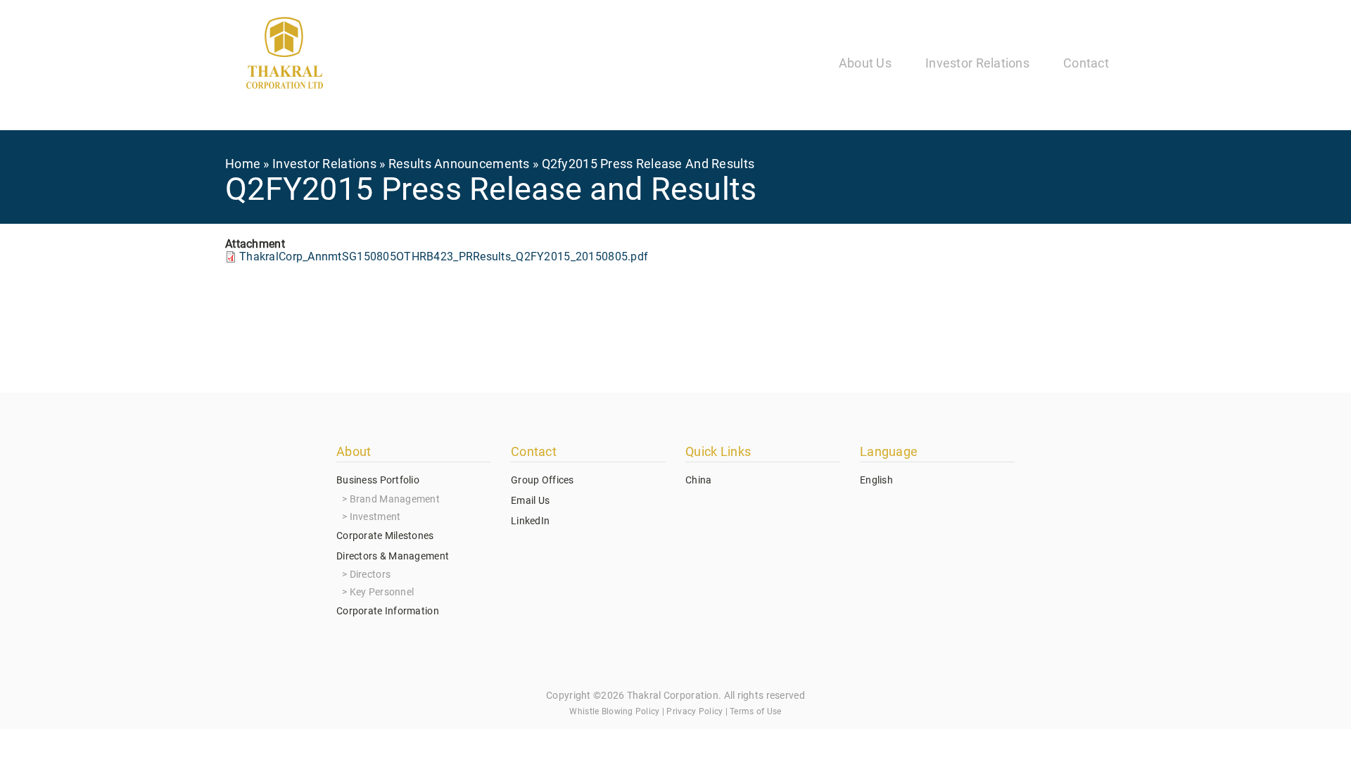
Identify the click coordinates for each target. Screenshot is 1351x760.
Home (242, 163)
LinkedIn (530, 520)
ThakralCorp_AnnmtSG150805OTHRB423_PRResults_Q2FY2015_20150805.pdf (443, 256)
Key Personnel (382, 591)
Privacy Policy (694, 711)
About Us (865, 63)
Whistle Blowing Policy (614, 711)
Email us (530, 500)
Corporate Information (387, 610)
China (698, 480)
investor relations (324, 163)
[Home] (284, 55)
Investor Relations (977, 63)
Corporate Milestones (385, 535)
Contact (1086, 63)
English (876, 480)
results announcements (459, 163)
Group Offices (542, 480)
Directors (370, 574)
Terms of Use (755, 711)
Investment (375, 516)
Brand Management (395, 499)
